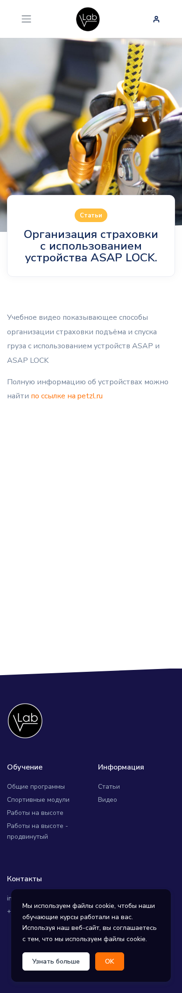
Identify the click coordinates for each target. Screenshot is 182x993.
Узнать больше (56, 961)
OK (109, 961)
